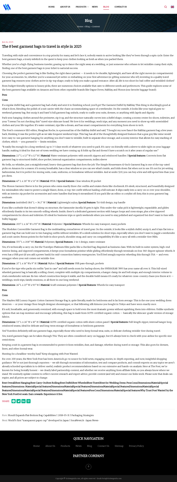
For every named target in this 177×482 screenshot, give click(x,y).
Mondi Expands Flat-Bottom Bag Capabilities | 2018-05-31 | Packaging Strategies (51, 415)
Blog (106, 7)
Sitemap (119, 446)
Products (81, 7)
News (95, 7)
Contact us (120, 7)
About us (65, 7)
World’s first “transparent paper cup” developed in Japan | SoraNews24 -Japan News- (53, 420)
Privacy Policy (136, 446)
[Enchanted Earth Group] (7, 7)
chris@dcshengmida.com (111, 478)
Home (51, 7)
